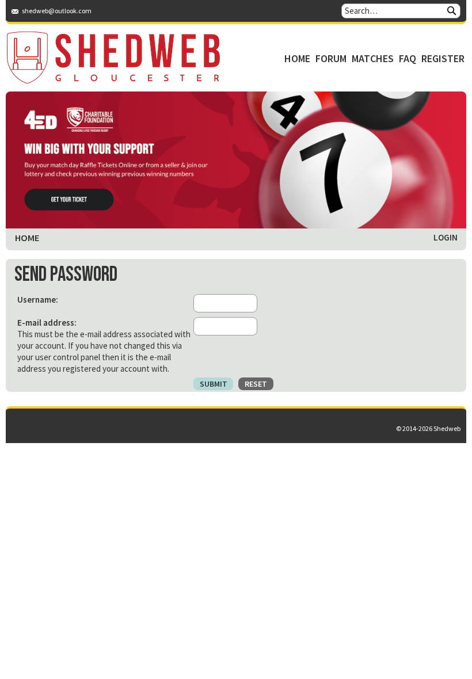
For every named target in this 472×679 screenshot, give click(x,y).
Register (443, 58)
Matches (373, 58)
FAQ (407, 58)
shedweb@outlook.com (57, 10)
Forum (331, 58)
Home (297, 58)
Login (445, 237)
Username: (37, 299)
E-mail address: (47, 322)
